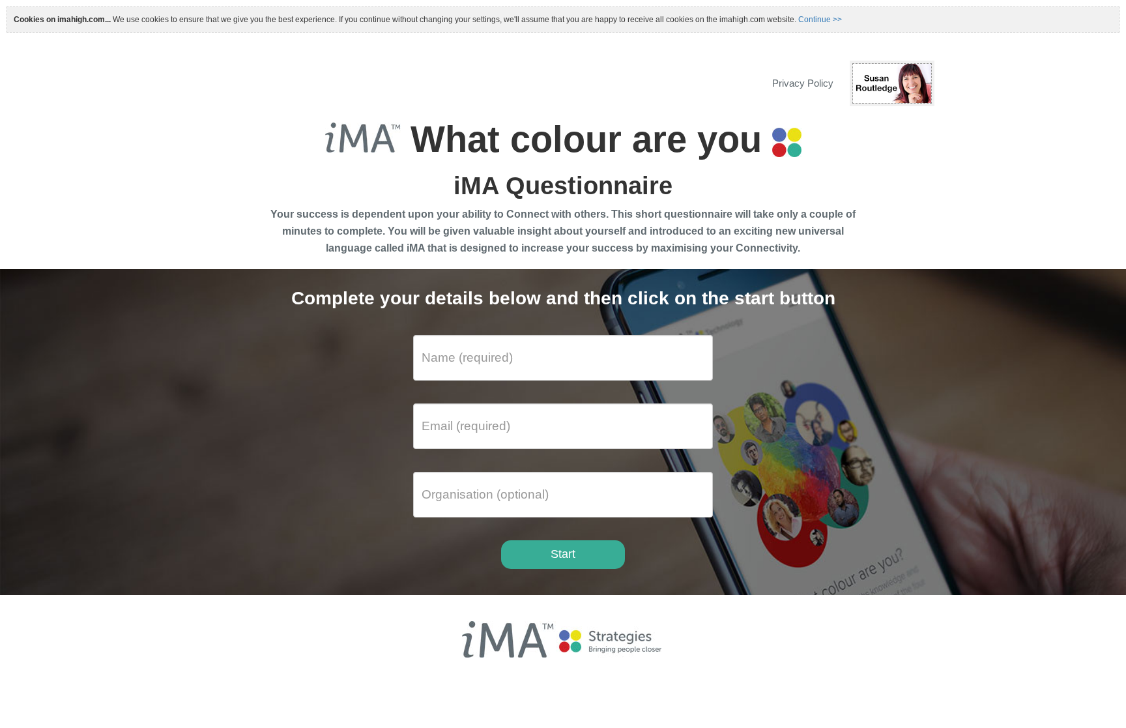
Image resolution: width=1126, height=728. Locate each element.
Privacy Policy (802, 83)
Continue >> (820, 19)
